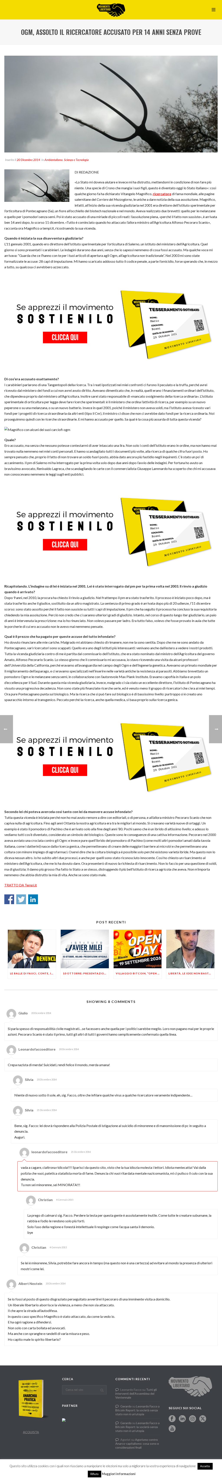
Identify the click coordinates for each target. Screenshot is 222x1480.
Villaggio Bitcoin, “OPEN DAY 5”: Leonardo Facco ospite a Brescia (139, 973)
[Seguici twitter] (202, 1419)
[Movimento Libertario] (111, 9)
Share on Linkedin (33, 899)
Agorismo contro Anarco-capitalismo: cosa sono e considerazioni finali (137, 1443)
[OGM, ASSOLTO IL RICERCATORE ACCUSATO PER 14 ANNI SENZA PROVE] (111, 104)
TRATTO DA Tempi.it (20, 885)
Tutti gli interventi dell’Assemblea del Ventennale (136, 1393)
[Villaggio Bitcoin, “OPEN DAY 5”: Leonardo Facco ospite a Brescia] (138, 949)
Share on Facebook (9, 899)
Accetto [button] (205, 1466)
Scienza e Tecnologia (76, 160)
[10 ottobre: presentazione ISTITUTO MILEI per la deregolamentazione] (85, 949)
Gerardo (126, 1406)
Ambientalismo (53, 160)
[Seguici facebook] (172, 1419)
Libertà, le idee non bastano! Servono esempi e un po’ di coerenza (191, 973)
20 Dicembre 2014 (28, 160)
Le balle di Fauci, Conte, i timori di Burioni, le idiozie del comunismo (33, 973)
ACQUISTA (31, 1432)
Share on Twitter (21, 899)
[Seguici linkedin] (182, 1419)
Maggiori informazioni (118, 1474)
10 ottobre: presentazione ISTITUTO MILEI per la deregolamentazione (86, 973)
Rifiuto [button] (94, 1474)
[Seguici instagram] (192, 1419)
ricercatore (162, 194)
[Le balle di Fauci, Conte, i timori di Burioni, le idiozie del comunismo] (32, 949)
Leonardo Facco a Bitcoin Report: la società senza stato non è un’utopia (137, 1410)
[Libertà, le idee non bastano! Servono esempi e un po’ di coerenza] (190, 949)
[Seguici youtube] (172, 1429)
